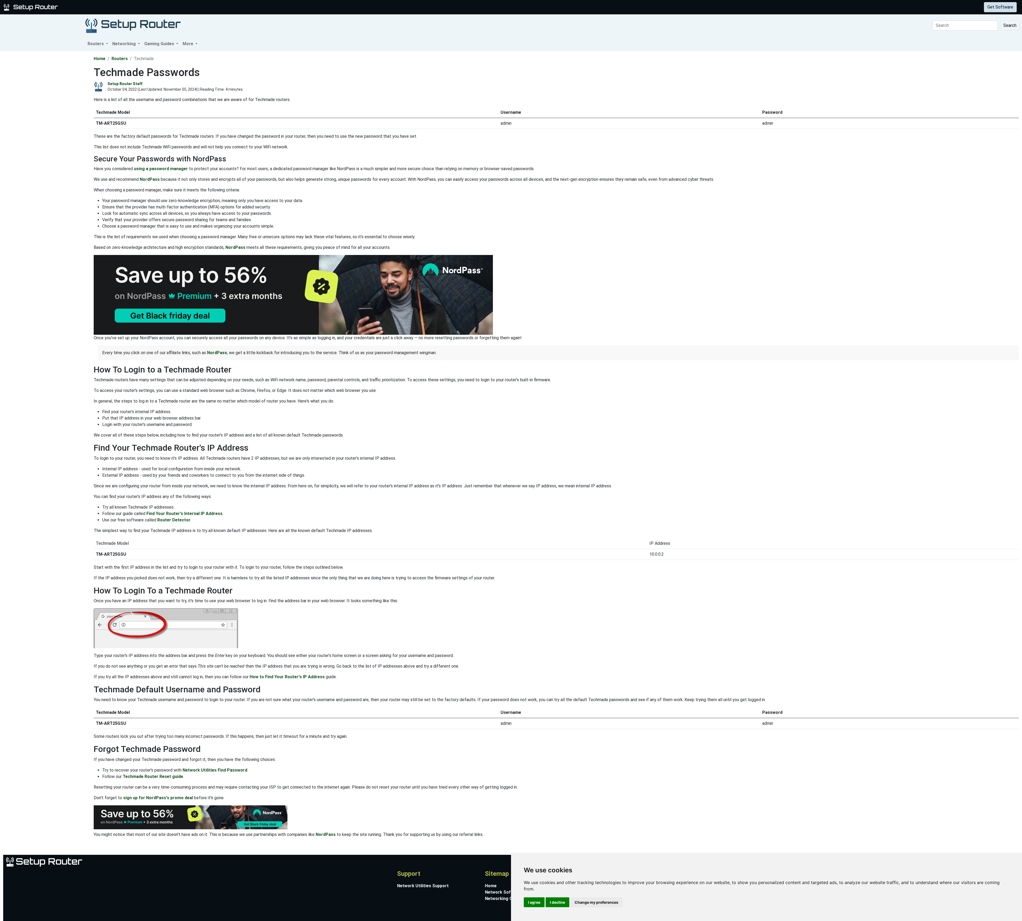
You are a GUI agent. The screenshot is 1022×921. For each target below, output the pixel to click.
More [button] (188, 43)
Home (99, 58)
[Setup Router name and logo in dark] (133, 25)
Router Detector (174, 519)
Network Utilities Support (423, 885)
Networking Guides (504, 898)
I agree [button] (534, 902)
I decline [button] (557, 902)
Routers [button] (96, 43)
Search (1009, 25)
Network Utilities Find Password (215, 770)
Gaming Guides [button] (159, 43)
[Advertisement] (46, 131)
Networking (107, 7)
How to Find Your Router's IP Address (287, 676)
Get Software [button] (1000, 7)
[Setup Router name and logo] (31, 6)
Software (132, 7)
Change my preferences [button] (596, 902)
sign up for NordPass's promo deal (158, 797)
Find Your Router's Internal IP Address (184, 513)
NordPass (150, 179)
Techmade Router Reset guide (153, 776)
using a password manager (161, 168)
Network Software (503, 892)
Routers (83, 7)
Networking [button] (124, 43)
